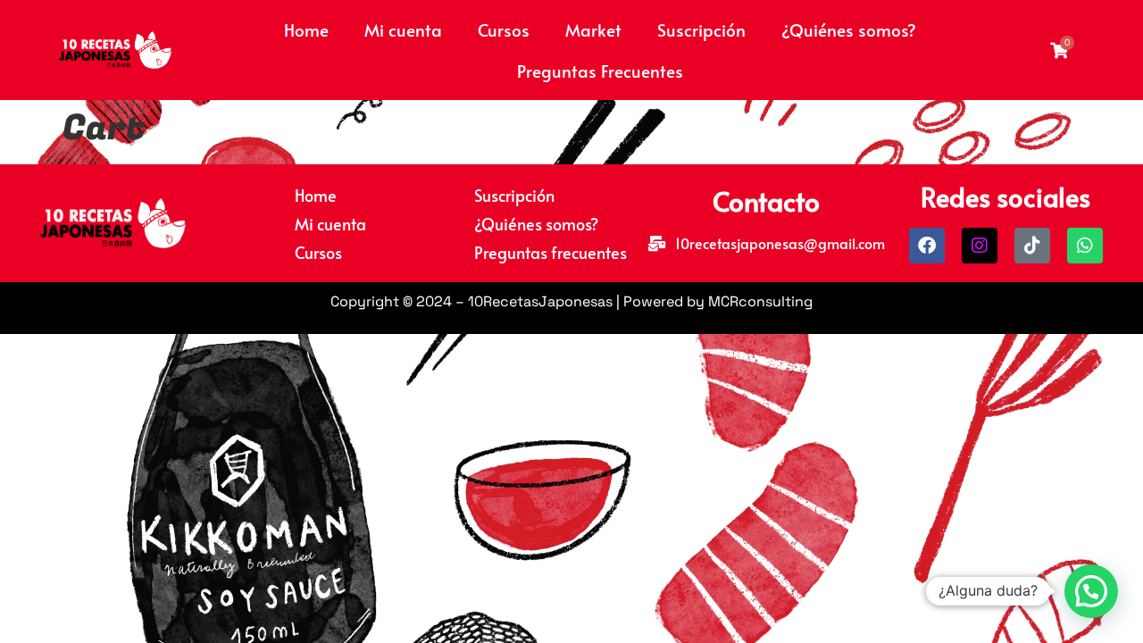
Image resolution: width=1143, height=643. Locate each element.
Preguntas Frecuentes (600, 70)
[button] (1091, 591)
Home (306, 29)
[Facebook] (927, 245)
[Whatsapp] (1085, 245)
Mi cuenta (403, 29)
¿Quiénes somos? (848, 29)
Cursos (504, 29)
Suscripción (701, 29)
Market (593, 29)
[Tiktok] (1032, 245)
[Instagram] (979, 245)
